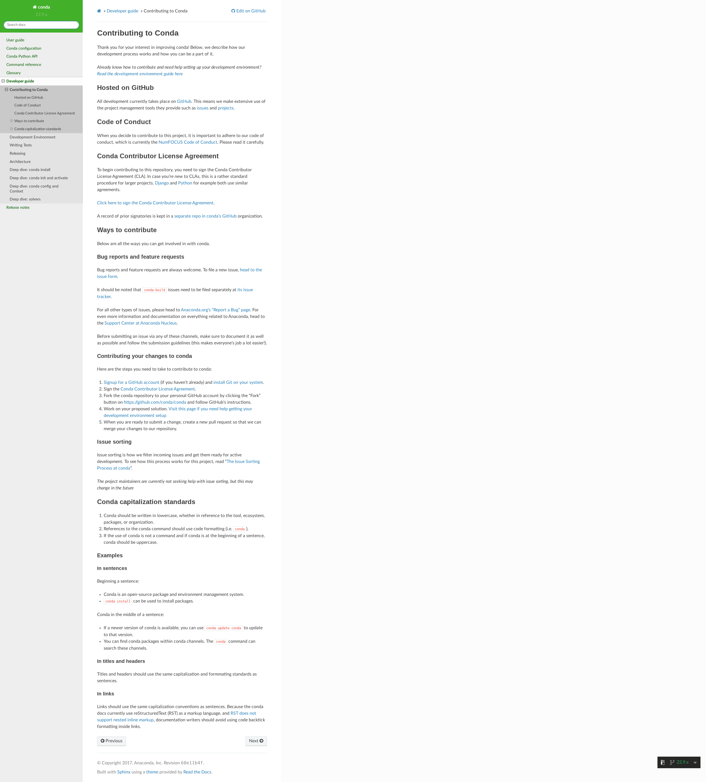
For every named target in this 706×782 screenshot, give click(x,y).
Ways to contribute (29, 121)
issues (202, 108)
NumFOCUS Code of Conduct (188, 142)
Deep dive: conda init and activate (39, 178)
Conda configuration (23, 48)
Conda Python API (22, 56)
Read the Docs (197, 772)
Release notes (18, 207)
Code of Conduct (27, 105)
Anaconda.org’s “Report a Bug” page (215, 310)
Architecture (20, 162)
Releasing (17, 153)
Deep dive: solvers (25, 199)
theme (152, 772)
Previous (113, 741)
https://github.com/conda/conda (155, 402)
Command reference (23, 65)
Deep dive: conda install (30, 170)
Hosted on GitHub (28, 98)
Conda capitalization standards (37, 129)
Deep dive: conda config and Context (34, 188)
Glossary (13, 73)
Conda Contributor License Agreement (44, 113)
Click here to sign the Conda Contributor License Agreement (155, 203)
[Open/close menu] (3, 81)
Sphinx (123, 772)
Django (162, 183)
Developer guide (20, 81)
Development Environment (32, 137)
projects (226, 108)
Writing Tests (21, 145)
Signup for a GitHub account (131, 382)
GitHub (184, 101)
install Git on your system (238, 382)
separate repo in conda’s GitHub (205, 216)
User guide (15, 40)
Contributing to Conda (29, 90)
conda (43, 7)
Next (254, 741)
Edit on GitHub (250, 11)
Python (185, 183)
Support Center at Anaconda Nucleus (141, 323)
